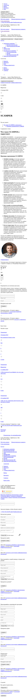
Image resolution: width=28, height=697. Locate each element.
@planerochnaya (5, 259)
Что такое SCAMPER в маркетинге (13, 125)
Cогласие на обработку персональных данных (11, 496)
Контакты (6, 7)
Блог (5, 9)
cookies (11, 691)
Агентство (6, 5)
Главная (3, 82)
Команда (6, 61)
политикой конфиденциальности (10, 546)
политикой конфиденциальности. (10, 692)
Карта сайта (7, 480)
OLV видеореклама (11, 52)
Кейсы (5, 6)
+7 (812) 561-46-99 (5, 22)
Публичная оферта (5, 496)
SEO (5, 47)
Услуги (5, 3)
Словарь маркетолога (9, 65)
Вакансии (6, 62)
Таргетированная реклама (13, 46)
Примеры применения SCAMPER (15, 126)
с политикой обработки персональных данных (11, 312)
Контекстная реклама (12, 44)
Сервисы (6, 70)
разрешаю (3, 695)
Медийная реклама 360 (12, 54)
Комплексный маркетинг (10, 56)
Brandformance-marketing (10, 50)
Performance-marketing (9, 43)
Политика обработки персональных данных (12, 494)
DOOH (8, 53)
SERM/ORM (7, 49)
